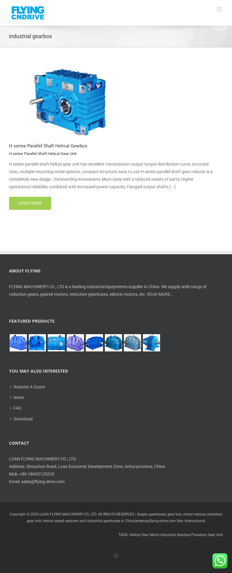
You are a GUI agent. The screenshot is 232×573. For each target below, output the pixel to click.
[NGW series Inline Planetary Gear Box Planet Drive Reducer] (151, 342)
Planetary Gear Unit (207, 535)
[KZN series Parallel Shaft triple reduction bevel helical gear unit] (113, 342)
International (195, 521)
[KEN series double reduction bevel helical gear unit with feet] (94, 342)
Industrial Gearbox (175, 535)
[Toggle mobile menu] (220, 9)
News (19, 397)
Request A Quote (29, 386)
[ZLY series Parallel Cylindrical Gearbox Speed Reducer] (75, 342)
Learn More (30, 203)
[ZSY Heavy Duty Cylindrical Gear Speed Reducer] (56, 342)
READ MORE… (160, 294)
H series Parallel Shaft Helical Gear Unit (42, 153)
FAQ (17, 408)
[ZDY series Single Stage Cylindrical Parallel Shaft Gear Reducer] (37, 342)
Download (23, 419)
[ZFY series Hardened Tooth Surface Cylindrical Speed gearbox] (18, 342)
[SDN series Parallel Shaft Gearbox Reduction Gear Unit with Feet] (132, 342)
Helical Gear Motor (144, 535)
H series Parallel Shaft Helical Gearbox (48, 146)
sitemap (142, 521)
